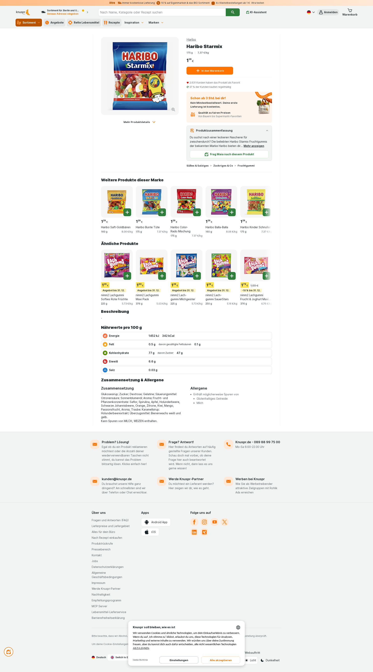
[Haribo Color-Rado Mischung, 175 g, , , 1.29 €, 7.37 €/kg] (186, 202)
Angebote (57, 22)
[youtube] (214, 522)
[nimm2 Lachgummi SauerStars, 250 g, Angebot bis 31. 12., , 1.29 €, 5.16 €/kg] (221, 265)
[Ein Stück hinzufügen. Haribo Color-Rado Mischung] (197, 212)
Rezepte (114, 22)
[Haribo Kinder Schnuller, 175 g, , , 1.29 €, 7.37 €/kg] (256, 202)
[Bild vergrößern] (173, 109)
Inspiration (132, 22)
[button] (328, 12)
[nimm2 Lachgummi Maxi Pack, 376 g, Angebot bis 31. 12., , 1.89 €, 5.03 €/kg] (151, 265)
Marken (154, 22)
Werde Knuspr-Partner (186, 479)
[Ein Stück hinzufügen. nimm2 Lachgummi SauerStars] (232, 276)
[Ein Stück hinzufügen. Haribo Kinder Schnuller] (266, 212)
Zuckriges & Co (223, 165)
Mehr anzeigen (254, 145)
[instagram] (204, 522)
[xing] (204, 532)
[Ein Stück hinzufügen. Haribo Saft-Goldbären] (127, 212)
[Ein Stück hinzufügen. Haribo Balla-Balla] (232, 212)
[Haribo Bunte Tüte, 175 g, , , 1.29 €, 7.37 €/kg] (151, 202)
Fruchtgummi (246, 165)
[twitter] (224, 522)
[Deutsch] (310, 12)
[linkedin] (194, 532)
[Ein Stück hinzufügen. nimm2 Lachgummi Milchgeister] (197, 276)
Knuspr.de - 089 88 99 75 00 (257, 442)
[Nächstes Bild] (264, 200)
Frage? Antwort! (181, 442)
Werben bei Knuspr (250, 479)
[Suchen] (233, 12)
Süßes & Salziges (197, 165)
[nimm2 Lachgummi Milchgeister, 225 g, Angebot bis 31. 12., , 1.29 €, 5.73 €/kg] (186, 265)
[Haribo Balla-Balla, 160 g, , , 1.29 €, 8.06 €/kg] (221, 202)
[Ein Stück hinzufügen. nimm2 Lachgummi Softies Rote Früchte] (127, 276)
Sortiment (29, 22)
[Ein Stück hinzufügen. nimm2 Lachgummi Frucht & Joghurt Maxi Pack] (266, 276)
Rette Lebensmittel (86, 22)
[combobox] (162, 12)
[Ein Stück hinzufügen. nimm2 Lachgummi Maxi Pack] (162, 276)
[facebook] (194, 522)
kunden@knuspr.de (117, 479)
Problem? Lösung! (115, 442)
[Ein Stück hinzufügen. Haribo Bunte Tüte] (162, 212)
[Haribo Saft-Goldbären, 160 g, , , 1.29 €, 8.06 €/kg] (117, 202)
